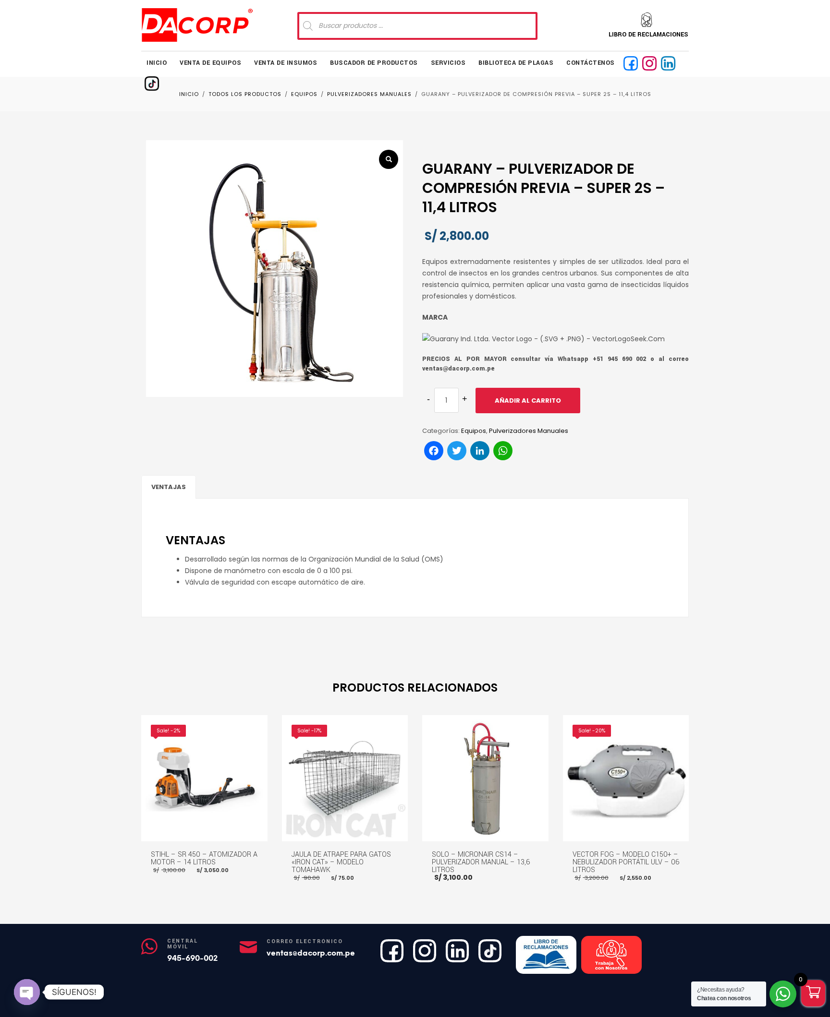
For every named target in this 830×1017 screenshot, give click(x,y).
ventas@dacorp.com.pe (311, 952)
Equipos (473, 430)
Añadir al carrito (528, 400)
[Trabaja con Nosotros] (611, 955)
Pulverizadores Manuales (528, 430)
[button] (388, 159)
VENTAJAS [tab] (168, 486)
